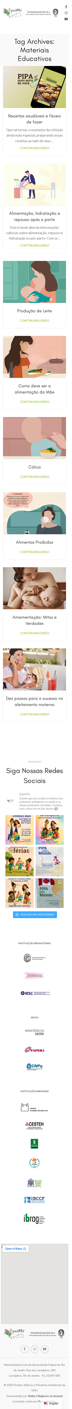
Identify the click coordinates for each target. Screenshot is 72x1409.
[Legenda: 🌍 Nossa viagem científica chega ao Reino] (50, 861)
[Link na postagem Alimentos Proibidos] (34, 513)
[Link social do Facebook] (66, 7)
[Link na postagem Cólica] (34, 438)
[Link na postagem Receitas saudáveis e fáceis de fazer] (34, 87)
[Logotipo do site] (31, 12)
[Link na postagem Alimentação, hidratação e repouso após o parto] (34, 184)
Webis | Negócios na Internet (45, 1396)
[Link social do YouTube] (66, 19)
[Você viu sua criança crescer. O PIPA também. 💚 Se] (19, 830)
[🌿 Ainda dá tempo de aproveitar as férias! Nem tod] (19, 861)
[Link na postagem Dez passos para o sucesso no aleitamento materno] (34, 669)
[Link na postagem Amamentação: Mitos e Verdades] (34, 588)
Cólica (34, 467)
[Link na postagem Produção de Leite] (34, 282)
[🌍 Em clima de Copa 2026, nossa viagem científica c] (50, 893)
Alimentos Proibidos (34, 542)
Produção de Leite (34, 311)
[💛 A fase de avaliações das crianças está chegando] (50, 830)
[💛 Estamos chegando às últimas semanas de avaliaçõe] (19, 893)
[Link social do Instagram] (66, 13)
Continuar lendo (34, 148)
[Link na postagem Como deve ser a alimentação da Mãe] (34, 357)
